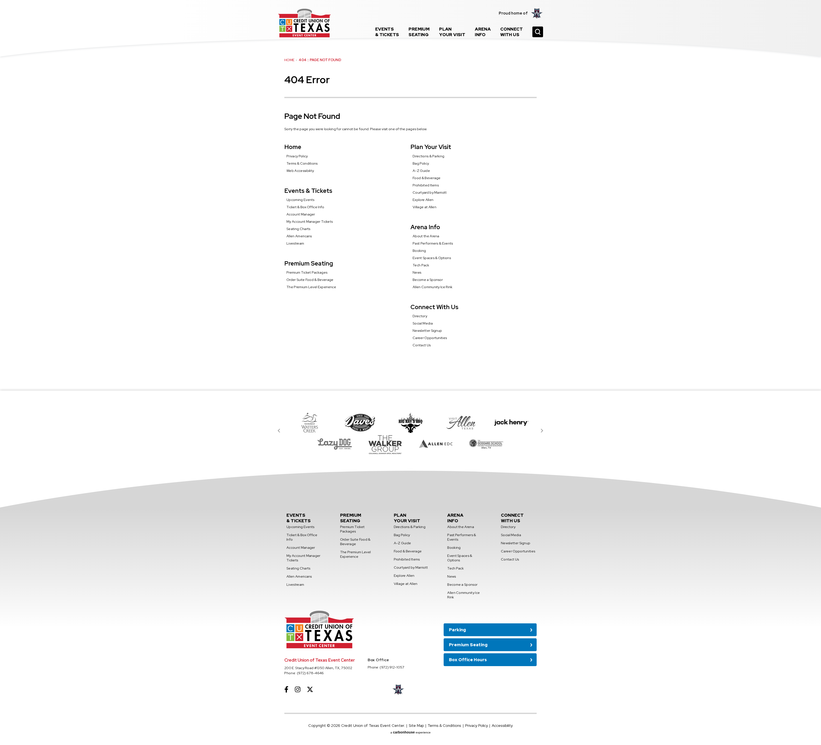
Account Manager (300, 214)
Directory (420, 316)
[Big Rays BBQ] (410, 422)
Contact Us (422, 345)
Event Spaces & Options (432, 258)
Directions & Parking (428, 156)
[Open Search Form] (537, 32)
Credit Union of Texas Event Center (304, 23)
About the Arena (426, 236)
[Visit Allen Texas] (461, 422)
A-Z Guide (421, 170)
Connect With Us (434, 307)
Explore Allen (423, 200)
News (417, 272)
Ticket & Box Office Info (305, 207)
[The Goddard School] (486, 444)
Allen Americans (299, 236)
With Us (511, 31)
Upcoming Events (300, 200)
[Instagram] (297, 689)
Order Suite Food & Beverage (310, 279)
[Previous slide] (279, 430)
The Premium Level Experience (311, 287)
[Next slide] (541, 430)
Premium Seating (308, 263)
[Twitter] (310, 689)
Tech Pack (421, 265)
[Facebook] (286, 689)
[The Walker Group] (385, 444)
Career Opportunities (430, 338)
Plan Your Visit (430, 147)
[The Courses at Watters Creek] (309, 422)
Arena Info (425, 227)
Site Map (416, 725)
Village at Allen (424, 207)
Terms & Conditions (302, 163)
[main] (410, 195)
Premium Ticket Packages (306, 272)
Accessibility (502, 725)
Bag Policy (421, 163)
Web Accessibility (300, 170)
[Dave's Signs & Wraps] (360, 422)
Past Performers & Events (433, 243)
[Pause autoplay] (531, 403)
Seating (419, 31)
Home (289, 60)
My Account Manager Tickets (309, 221)
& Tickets (387, 31)
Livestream (295, 243)
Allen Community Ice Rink (433, 287)
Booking (419, 250)
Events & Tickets (308, 191)
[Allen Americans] (537, 13)
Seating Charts (298, 229)
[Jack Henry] (511, 422)
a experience (410, 732)
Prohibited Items (426, 185)
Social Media (423, 323)
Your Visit (452, 31)
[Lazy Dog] (335, 444)
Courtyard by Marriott (430, 192)
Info (483, 31)
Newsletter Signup (427, 330)
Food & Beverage (427, 178)
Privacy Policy (297, 156)
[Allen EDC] (435, 444)
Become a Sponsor (428, 279)
